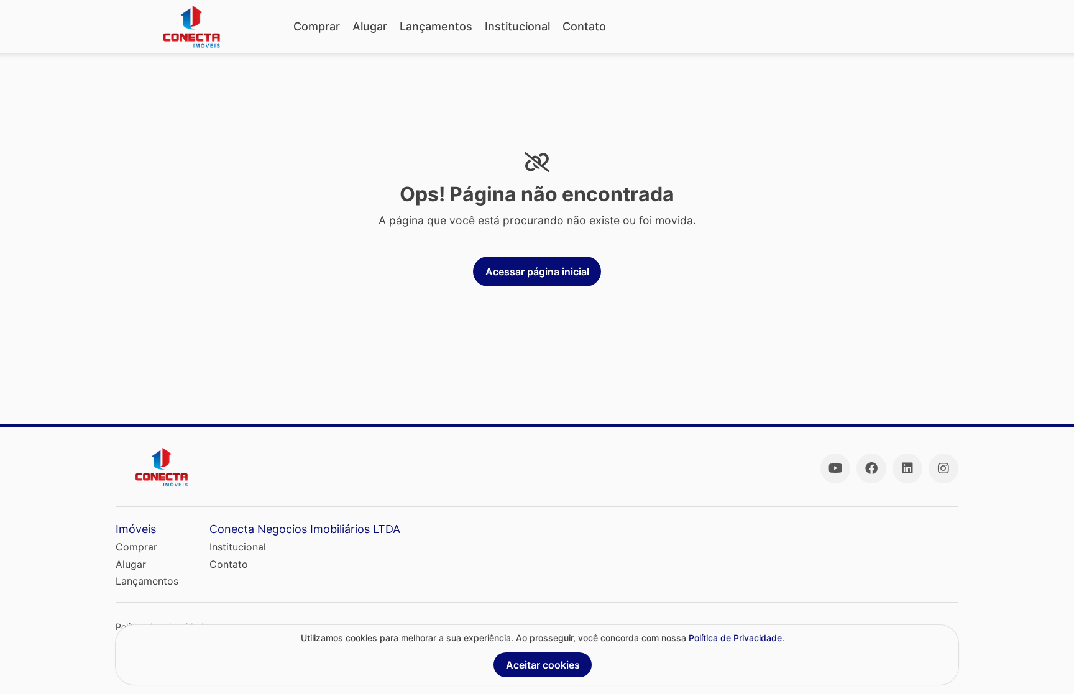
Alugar (369, 26)
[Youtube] (835, 468)
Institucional (517, 26)
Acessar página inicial (537, 271)
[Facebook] (871, 468)
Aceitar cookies (543, 665)
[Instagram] (943, 468)
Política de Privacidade (735, 637)
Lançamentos (436, 26)
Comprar (316, 26)
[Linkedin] (907, 468)
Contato (584, 26)
